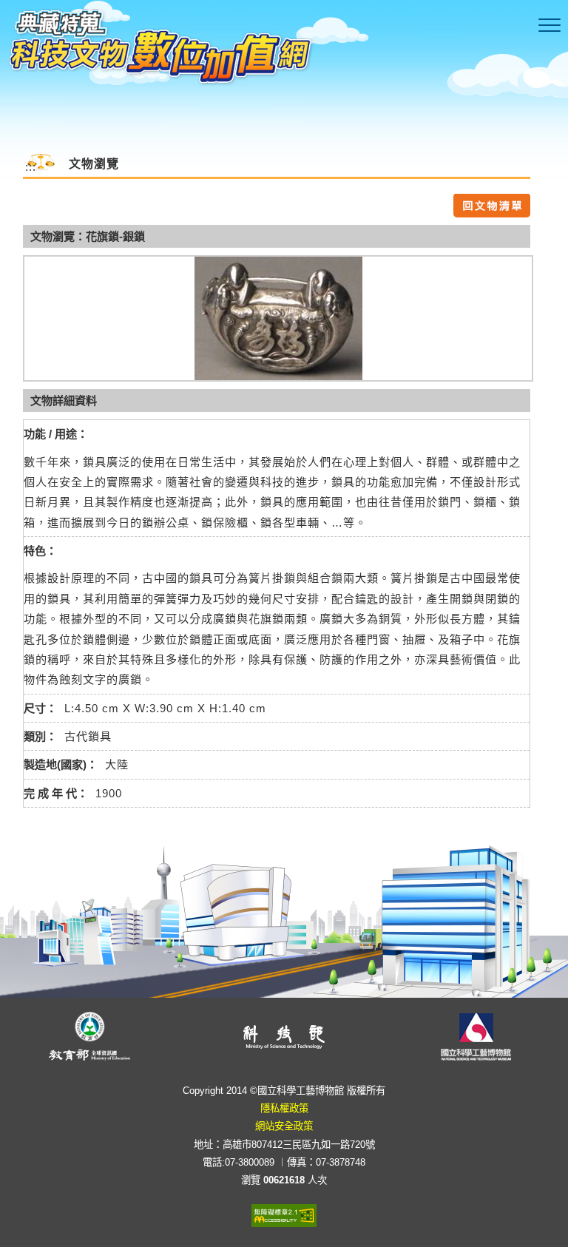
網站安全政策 (284, 1126)
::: (30, 166)
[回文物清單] (491, 204)
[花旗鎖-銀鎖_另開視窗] (278, 318)
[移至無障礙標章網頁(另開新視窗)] (284, 1214)
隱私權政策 (284, 1108)
